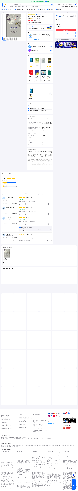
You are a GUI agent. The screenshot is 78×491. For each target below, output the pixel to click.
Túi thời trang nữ (20, 480)
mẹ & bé (21, 6)
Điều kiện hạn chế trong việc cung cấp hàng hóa (40, 421)
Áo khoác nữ (25, 453)
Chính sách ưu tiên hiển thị (38, 424)
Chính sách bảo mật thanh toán (24, 417)
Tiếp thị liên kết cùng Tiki (23, 424)
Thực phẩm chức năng (7, 478)
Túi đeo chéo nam (23, 486)
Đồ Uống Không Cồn (38, 485)
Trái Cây (2, 462)
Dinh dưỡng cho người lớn (7, 456)
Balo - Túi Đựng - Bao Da (69, 475)
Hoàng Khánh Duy (48, 14)
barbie (17, 445)
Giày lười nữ (26, 471)
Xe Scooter (57, 482)
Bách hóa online (52, 457)
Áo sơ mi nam (23, 461)
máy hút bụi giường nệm (69, 486)
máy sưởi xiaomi (70, 485)
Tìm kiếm (51, 4)
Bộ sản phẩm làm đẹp (7, 484)
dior (5, 445)
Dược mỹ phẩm (11, 484)
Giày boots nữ (20, 471)
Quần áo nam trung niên (23, 465)
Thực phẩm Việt (10, 463)
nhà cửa (29, 6)
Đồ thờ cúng (36, 477)
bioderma (29, 445)
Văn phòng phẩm (56, 487)
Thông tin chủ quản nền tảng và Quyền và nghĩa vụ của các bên (40, 431)
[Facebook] (64, 413)
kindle (50, 445)
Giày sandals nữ (22, 470)
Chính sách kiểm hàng (5, 421)
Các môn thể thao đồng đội (69, 465)
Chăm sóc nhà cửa (8, 469)
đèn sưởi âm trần (68, 488)
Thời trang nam (20, 458)
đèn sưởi (67, 481)
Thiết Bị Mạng (38, 468)
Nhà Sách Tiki (50, 485)
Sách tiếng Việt (50, 487)
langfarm (6, 446)
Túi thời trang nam (20, 485)
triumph (43, 445)
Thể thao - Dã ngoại (52, 454)
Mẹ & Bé (53, 456)
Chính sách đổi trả (4, 422)
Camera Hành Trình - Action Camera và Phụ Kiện (69, 474)
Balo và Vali (34, 451)
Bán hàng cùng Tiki (36, 414)
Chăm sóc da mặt (4, 477)
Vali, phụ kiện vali (43, 453)
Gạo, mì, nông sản (7, 465)
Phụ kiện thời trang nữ (35, 457)
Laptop (41, 469)
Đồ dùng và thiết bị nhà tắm (39, 475)
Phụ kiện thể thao (70, 462)
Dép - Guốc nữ (24, 469)
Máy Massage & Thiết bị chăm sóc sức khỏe (8, 480)
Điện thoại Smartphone (5, 472)
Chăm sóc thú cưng (35, 481)
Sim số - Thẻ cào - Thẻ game (56, 478)
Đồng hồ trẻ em (43, 462)
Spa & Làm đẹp (54, 475)
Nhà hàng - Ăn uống (53, 476)
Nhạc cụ (40, 477)
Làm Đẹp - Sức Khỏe (5, 476)
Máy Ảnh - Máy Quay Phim (68, 471)
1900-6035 (6, 412)
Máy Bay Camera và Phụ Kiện (69, 478)
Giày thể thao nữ (71, 467)
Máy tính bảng (6, 474)
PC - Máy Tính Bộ (37, 469)
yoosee (62, 445)
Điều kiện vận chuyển (22, 427)
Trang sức (33, 461)
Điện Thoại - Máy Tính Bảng (7, 471)
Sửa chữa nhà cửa (37, 473)
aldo (40, 445)
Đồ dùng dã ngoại (70, 461)
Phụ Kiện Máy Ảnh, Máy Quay (68, 472)
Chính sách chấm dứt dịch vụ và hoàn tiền (39, 429)
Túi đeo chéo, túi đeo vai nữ (21, 482)
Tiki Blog (20, 414)
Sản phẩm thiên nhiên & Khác (7, 481)
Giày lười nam (19, 475)
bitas (74, 445)
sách (33, 6)
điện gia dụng (13, 6)
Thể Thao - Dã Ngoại (67, 458)
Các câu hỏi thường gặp (5, 415)
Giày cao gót (19, 469)
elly (32, 445)
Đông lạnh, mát (8, 464)
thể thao (36, 6)
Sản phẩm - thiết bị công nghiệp (54, 459)
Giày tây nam (24, 475)
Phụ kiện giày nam (22, 477)
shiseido (2, 446)
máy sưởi (64, 481)
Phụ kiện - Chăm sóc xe (51, 481)
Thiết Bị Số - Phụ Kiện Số (52, 463)
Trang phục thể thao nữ (67, 460)
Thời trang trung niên (22, 456)
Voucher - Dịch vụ (51, 473)
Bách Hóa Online (35, 480)
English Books (53, 488)
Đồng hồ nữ (38, 461)
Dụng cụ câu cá (67, 464)
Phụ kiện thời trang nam (38, 458)
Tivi (65, 455)
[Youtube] (66, 413)
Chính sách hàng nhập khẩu (6, 425)
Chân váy (24, 454)
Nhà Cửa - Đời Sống (36, 471)
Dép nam (22, 476)
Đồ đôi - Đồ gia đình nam (24, 463)
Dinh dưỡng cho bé (6, 455)
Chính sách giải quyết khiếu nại (24, 420)
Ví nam (18, 486)
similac (68, 445)
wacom (56, 445)
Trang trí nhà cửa (35, 472)
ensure (23, 445)
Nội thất (37, 474)
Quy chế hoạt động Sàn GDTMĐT (39, 412)
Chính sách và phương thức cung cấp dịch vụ (39, 426)
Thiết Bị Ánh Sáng (69, 473)
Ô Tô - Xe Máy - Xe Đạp (52, 480)
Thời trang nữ (19, 451)
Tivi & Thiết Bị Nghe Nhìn (53, 460)
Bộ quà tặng (37, 486)
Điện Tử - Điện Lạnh (67, 451)
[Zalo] (69, 413)
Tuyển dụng (21, 415)
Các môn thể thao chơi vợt (69, 466)
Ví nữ (28, 482)
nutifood (46, 445)
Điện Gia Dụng (4, 486)
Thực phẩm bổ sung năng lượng (70, 468)
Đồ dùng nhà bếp (4, 488)
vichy (12, 446)
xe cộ (17, 6)
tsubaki (17, 446)
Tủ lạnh (66, 453)
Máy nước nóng (69, 455)
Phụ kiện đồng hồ (37, 462)
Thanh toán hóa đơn (50, 474)
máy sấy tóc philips (70, 482)
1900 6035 (6, 440)
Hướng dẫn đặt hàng (4, 418)
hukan (10, 446)
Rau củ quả (5, 463)
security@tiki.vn (10, 428)
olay (65, 445)
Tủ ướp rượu (74, 456)
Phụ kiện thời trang (36, 456)
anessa (59, 445)
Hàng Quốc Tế (50, 451)
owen (20, 445)
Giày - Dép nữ (19, 468)
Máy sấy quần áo (68, 456)
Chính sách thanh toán (37, 422)
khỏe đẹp (25, 6)
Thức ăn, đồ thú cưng (6, 468)
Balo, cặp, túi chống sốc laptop (39, 453)
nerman (52, 445)
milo (34, 445)
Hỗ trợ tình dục (10, 483)
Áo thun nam (19, 460)
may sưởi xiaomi (68, 484)
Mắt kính (41, 457)
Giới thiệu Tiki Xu (21, 423)
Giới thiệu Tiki (21, 412)
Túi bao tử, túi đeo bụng (26, 487)
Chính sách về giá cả (37, 418)
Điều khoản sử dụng (22, 421)
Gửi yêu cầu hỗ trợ (4, 416)
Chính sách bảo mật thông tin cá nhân (25, 418)
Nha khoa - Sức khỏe (53, 477)
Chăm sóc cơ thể (6, 479)
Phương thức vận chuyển (5, 419)
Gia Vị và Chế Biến (37, 483)
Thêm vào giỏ (65, 33)
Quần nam (23, 460)
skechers (37, 445)
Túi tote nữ (23, 483)
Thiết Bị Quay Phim (69, 477)
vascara (2, 445)
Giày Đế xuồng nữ (23, 472)
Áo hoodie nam (21, 462)
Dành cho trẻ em (6, 467)
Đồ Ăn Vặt (35, 484)
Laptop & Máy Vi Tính (55, 458)
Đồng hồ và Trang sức (36, 460)
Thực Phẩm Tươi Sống (5, 460)
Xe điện (57, 481)
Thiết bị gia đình (10, 488)
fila (14, 446)
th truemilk (13, 445)
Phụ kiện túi (28, 483)
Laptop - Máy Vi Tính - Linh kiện (39, 464)
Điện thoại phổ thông (6, 473)
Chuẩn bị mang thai (6, 458)
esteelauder (9, 445)
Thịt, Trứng (7, 462)
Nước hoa (5, 483)
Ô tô (53, 482)
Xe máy (50, 482)
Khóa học (56, 474)
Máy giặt (66, 454)
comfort (71, 445)
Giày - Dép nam (20, 474)
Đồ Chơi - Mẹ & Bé (5, 451)
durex (26, 445)
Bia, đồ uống (5, 466)
